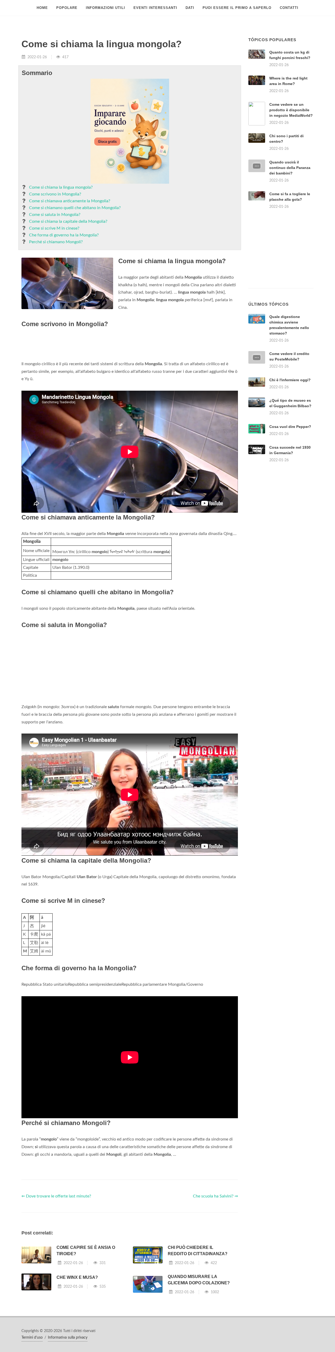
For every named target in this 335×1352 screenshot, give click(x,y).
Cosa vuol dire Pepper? (290, 427)
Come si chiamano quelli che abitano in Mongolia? (75, 208)
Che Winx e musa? (77, 1277)
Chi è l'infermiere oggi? (290, 380)
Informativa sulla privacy (67, 1337)
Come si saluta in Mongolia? (54, 215)
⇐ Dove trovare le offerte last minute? (56, 1196)
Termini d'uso (32, 1337)
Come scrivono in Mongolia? (55, 194)
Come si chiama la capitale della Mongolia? (68, 221)
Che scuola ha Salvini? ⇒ (215, 1196)
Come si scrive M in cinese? (54, 228)
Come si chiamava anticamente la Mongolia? (69, 201)
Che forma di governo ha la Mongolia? (64, 235)
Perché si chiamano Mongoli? (56, 242)
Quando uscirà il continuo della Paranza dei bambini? (289, 167)
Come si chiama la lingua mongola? (61, 187)
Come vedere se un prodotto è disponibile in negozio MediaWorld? (291, 110)
